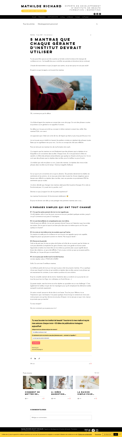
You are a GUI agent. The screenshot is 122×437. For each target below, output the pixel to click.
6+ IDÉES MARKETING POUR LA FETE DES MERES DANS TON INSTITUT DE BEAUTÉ (59, 393)
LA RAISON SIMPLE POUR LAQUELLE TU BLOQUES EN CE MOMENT (87, 393)
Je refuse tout (107, 434)
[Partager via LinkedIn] (35, 358)
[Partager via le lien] (39, 358)
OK (116, 434)
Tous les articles (29, 24)
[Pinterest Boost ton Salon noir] (95, 14)
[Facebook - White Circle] (93, 430)
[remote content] (61, 333)
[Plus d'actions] (91, 35)
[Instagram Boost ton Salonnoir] (100, 14)
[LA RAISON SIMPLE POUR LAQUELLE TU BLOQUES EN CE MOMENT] (87, 382)
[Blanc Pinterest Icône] (89, 430)
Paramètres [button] (98, 434)
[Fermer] (120, 434)
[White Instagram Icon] (97, 430)
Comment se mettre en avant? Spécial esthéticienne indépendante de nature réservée (34, 393)
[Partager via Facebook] (31, 358)
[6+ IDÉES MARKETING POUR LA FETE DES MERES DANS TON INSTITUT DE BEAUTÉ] (61, 382)
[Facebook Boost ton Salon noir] (97, 14)
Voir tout (97, 373)
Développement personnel (48, 24)
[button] (97, 24)
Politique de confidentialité (85, 434)
